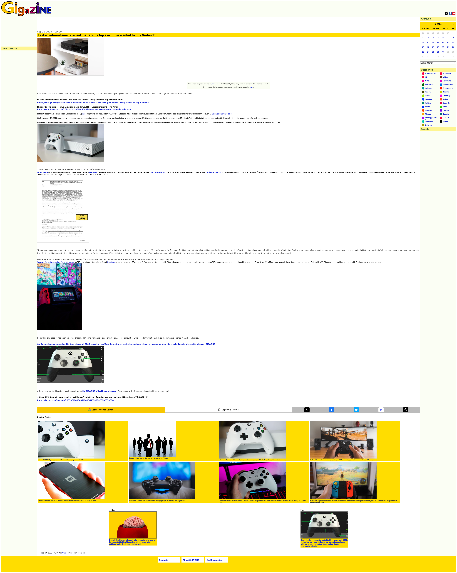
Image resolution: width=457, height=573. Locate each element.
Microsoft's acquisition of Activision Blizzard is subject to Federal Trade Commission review (253, 460)
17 (428, 47)
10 (428, 42)
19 (438, 47)
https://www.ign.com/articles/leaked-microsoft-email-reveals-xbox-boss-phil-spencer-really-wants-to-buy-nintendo (93, 102)
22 (453, 47)
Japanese (214, 84)
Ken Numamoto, (158, 172)
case (84, 114)
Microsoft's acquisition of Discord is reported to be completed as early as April (67, 501)
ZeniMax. (111, 262)
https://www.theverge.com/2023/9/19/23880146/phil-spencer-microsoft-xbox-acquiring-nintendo (84, 109)
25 (433, 52)
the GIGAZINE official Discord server (99, 391)
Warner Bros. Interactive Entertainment (55, 262)
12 (438, 42)
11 (433, 42)
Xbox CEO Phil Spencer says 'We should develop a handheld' (60, 460)
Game (64, 553)
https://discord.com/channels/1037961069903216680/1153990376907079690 (75, 400)
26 (438, 52)
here (251, 87)
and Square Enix (224, 114)
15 (453, 42)
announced (42, 172)
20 (443, 47)
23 (423, 52)
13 (443, 42)
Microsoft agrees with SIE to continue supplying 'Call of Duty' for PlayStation (157, 501)
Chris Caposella (213, 172)
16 (423, 47)
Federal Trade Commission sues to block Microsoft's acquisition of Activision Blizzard (341, 460)
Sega (214, 114)
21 (448, 47)
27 (443, 52)
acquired (93, 172)
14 (448, 42)
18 (433, 47)
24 (428, 52)
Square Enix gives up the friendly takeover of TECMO (148, 458)
